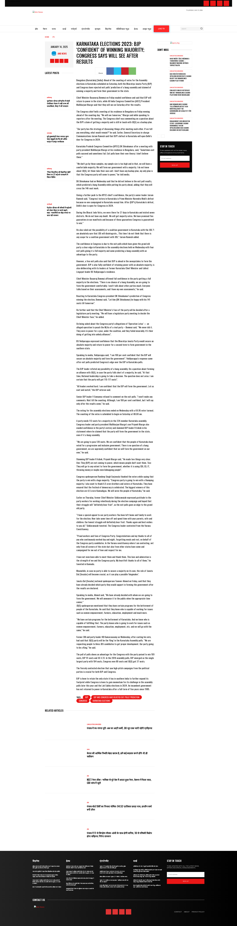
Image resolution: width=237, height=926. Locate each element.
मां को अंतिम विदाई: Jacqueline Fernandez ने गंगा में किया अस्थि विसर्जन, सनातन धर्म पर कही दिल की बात (114, 886)
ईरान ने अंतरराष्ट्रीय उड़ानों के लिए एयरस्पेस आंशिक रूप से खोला (47, 887)
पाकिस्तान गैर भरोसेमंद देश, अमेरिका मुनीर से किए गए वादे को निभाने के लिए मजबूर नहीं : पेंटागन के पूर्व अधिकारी (146, 875)
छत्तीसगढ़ (49, 97)
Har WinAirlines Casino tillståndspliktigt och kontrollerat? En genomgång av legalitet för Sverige (180, 108)
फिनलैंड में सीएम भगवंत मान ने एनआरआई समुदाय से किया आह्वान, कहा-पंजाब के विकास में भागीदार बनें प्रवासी (45, 875)
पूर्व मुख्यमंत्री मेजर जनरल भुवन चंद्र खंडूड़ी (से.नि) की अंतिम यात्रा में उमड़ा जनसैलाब (58, 139)
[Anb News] (54, 53)
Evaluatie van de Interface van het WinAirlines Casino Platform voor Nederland (180, 92)
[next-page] (163, 136)
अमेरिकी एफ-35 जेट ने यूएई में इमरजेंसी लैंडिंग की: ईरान (145, 866)
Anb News (62, 53)
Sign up (175, 165)
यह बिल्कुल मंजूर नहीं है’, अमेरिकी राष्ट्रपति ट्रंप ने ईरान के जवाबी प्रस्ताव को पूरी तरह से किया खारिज (147, 870)
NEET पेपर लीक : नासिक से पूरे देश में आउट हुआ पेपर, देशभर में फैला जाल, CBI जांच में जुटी (119, 781)
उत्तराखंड (49, 133)
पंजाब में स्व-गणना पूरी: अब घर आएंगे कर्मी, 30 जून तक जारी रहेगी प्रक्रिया (119, 728)
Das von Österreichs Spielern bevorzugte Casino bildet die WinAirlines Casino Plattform (180, 77)
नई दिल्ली (49, 204)
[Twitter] (219, 3)
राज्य (88, 749)
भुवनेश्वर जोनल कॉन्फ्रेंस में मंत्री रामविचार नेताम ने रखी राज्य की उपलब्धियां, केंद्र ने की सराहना (58, 103)
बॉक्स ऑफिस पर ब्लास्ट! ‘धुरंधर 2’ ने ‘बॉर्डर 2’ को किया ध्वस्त (113, 876)
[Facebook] (206, 3)
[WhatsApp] (132, 71)
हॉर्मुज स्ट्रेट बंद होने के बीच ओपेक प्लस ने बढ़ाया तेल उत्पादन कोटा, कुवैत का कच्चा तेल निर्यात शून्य (46, 867)
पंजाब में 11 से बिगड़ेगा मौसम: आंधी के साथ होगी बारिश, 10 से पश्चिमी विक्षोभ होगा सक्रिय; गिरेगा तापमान (119, 834)
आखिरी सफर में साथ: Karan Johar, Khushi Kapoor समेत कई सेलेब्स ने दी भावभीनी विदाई (112, 872)
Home (47, 37)
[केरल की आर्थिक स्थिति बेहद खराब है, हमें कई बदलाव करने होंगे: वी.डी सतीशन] (64, 753)
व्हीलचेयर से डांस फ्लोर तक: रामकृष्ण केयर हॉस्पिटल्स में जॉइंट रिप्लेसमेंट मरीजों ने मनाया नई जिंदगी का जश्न (79, 867)
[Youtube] (226, 3)
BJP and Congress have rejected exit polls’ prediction (116, 697)
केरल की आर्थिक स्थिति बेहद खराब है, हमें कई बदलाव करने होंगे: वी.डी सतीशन (117, 754)
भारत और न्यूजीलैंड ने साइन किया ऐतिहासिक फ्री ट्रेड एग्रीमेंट (46, 871)
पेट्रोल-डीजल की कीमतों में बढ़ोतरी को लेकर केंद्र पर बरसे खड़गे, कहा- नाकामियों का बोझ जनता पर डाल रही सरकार (59, 211)
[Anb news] (45, 17)
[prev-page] (159, 136)
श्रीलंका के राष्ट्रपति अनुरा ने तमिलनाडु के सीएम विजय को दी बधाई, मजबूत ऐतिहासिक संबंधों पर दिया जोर (146, 881)
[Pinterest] (125, 71)
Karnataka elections (101, 700)
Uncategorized (94, 724)
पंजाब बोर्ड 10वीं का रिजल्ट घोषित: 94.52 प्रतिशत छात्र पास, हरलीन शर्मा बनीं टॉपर (119, 807)
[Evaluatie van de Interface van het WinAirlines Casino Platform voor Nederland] (163, 91)
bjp (86, 697)
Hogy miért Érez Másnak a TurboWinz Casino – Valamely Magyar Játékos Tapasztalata (179, 62)
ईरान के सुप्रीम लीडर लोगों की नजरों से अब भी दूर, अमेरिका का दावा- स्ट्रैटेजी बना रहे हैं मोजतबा (146, 886)
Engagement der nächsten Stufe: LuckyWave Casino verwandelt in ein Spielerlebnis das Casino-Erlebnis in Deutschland (180, 125)
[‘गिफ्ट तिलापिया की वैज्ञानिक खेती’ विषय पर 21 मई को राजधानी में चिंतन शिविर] (59, 157)
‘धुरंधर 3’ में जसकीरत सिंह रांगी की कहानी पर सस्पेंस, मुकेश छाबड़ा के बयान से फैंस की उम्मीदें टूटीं (113, 867)
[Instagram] (213, 3)
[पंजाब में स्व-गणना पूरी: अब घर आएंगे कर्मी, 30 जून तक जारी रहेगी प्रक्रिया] (64, 726)
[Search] (201, 29)
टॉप (53, 37)
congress (83, 700)
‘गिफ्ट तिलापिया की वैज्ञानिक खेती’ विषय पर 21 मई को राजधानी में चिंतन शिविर (59, 174)
